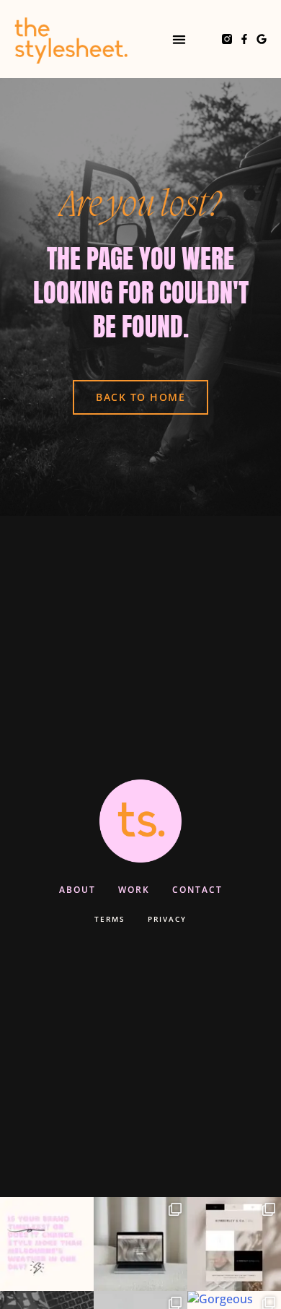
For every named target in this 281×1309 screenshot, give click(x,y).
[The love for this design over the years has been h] (140, 1244)
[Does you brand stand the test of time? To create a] (47, 1244)
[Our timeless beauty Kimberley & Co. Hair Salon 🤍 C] (234, 1244)
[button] (179, 39)
